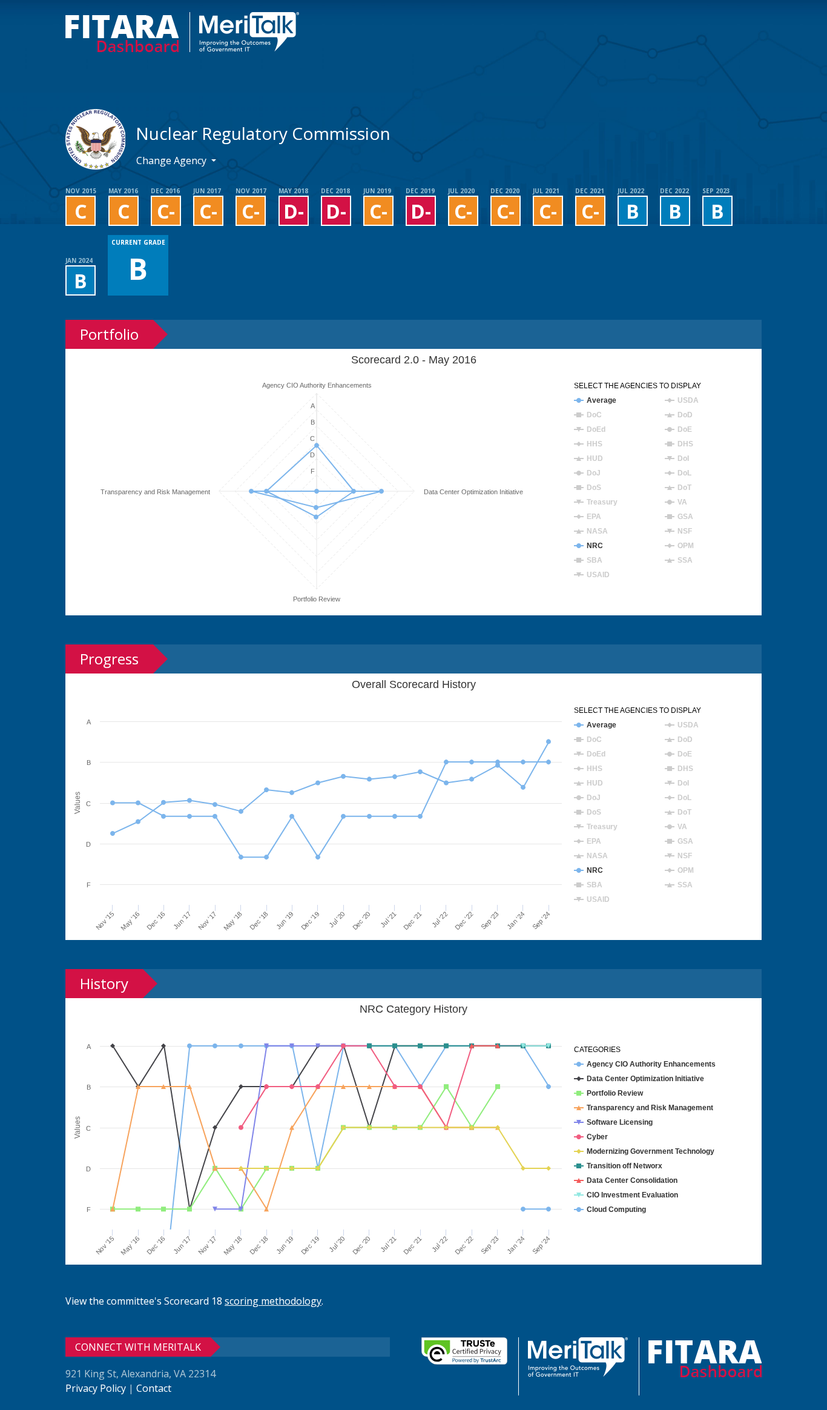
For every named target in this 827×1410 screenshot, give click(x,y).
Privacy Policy (95, 1388)
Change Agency (172, 160)
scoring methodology (273, 1301)
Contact (153, 1388)
